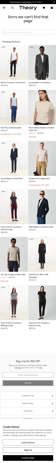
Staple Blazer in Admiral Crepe (41, 227)
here (40, 368)
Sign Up (28, 383)
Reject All (28, 450)
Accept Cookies (28, 458)
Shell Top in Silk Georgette (11, 128)
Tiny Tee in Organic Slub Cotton (13, 275)
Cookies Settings (28, 442)
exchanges (27, 2)
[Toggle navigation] (4, 7)
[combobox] (28, 32)
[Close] (54, 2)
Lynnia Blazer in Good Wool (40, 83)
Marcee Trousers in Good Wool (13, 83)
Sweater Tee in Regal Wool (39, 179)
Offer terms (18, 368)
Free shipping (15, 2)
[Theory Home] (28, 8)
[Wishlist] (43, 7)
